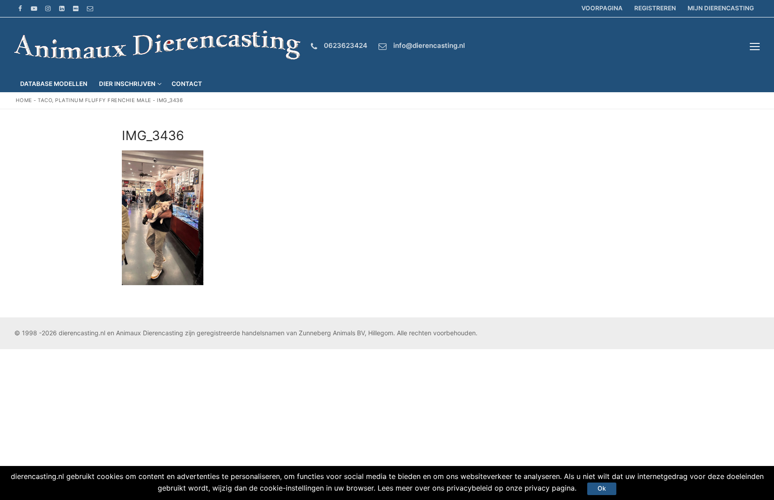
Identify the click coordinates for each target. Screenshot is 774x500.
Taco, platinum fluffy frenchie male (94, 100)
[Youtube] (33, 8)
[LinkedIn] (62, 8)
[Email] (89, 8)
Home (24, 100)
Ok (602, 488)
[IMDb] (76, 8)
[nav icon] (755, 46)
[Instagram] (47, 8)
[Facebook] (20, 8)
